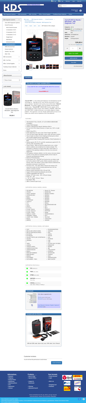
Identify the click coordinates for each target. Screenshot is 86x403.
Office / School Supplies (44, 14)
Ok (79, 399)
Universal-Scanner (10, 42)
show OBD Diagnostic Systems (12, 22)
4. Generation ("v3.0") (11, 29)
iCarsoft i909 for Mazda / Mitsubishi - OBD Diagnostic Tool (12, 110)
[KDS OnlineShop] (29, 8)
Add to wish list (73, 58)
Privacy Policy (12, 379)
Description (28, 77)
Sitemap (31, 386)
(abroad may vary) (78, 30)
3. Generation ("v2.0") (11, 32)
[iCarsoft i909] (42, 60)
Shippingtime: (68, 29)
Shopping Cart (53, 384)
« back (30, 25)
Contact (10, 388)
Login (73, 1)
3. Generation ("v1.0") (11, 34)
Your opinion (56, 362)
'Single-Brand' (9, 37)
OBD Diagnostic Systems (10, 14)
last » (39, 25)
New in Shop (32, 376)
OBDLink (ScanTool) (10, 46)
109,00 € (11, 115)
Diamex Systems (9, 49)
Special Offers (32, 378)
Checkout (51, 386)
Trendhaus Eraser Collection (59, 14)
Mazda (39, 297)
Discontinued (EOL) (10, 44)
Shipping (10, 378)
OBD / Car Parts (32, 14)
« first (26, 25)
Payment (10, 376)
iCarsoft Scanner (9, 25)
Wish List (51, 381)
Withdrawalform (12, 383)
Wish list (79, 1)
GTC (9, 384)
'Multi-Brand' (9, 39)
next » (35, 25)
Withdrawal (11, 381)
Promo (70, 14)
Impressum (11, 386)
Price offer (73, 62)
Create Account (53, 376)
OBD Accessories (22, 14)
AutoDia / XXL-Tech (9, 51)
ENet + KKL (7, 54)
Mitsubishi (40, 299)
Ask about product (78, 66)
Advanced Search (33, 388)
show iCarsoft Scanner (11, 27)
